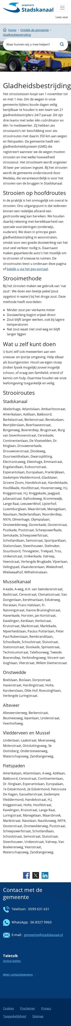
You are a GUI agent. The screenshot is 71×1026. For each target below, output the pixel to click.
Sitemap (37, 1016)
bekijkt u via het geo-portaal (27, 269)
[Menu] (62, 8)
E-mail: (17, 934)
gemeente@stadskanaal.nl (43, 935)
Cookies (8, 1008)
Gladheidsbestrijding (17, 35)
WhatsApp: (20, 922)
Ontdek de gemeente (34, 30)
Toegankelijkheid (14, 1016)
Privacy (46, 1008)
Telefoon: (19, 909)
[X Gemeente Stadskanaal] (35, 875)
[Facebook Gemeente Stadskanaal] (26, 875)
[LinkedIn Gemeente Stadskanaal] (45, 875)
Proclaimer (27, 1008)
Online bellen (12, 961)
